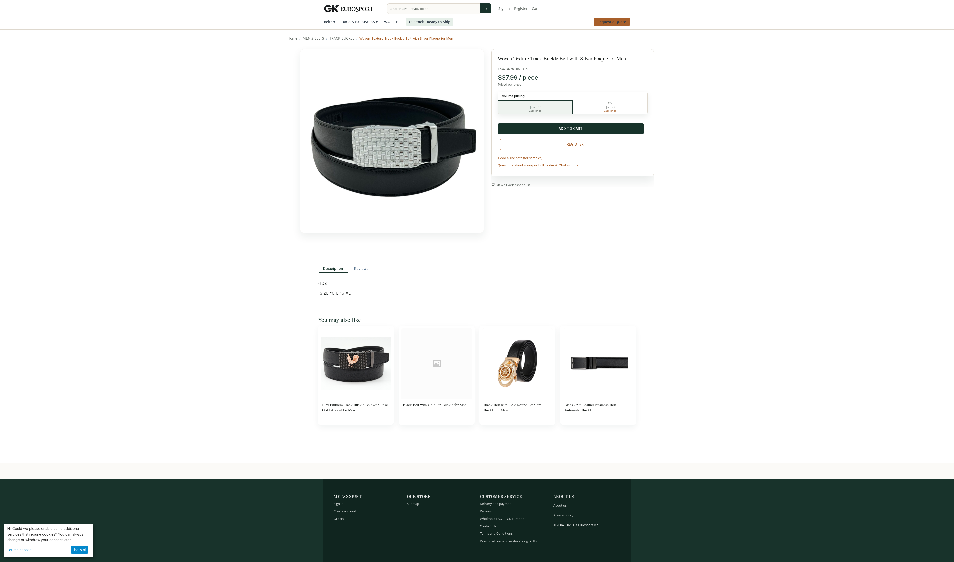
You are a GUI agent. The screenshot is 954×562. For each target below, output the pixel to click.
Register (521, 8)
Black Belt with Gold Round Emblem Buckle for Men (512, 407)
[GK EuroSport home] (352, 9)
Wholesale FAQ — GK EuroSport (503, 518)
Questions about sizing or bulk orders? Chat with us (538, 165)
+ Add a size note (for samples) (520, 158)
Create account (345, 511)
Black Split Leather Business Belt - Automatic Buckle (591, 407)
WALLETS (391, 21)
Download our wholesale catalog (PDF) (508, 541)
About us (560, 505)
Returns (486, 511)
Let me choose (19, 549)
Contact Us (488, 526)
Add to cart (571, 128)
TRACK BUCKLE (341, 38)
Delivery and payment (496, 503)
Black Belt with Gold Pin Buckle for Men (435, 404)
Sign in (504, 8)
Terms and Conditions (496, 533)
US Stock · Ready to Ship (429, 21)
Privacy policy (563, 515)
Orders (339, 518)
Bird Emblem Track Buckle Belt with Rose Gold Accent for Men (355, 407)
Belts (329, 21)
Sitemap (413, 503)
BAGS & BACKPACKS (360, 21)
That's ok (79, 549)
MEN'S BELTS (313, 38)
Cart (535, 8)
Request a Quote (611, 21)
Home (292, 38)
